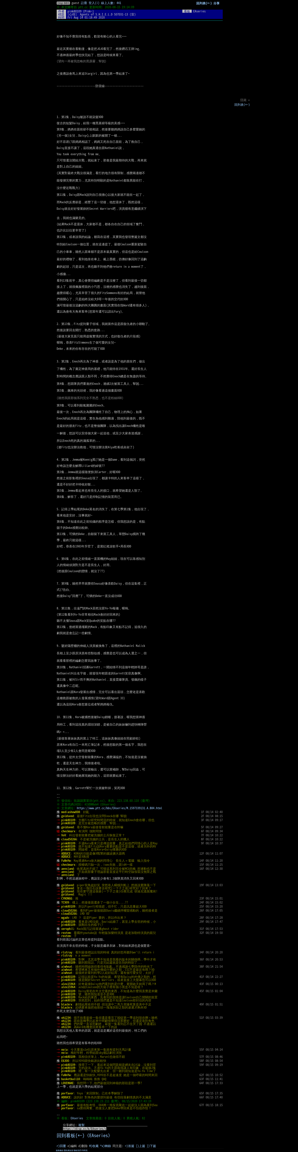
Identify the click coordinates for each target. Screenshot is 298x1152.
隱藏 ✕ (245, 99)
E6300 (65, 1060)
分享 (216, 3)
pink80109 (74, 11)
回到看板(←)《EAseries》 (85, 1135)
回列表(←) (242, 104)
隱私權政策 (68, 1150)
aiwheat (66, 966)
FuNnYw (66, 860)
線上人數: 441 (111, 2)
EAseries (77, 1118)
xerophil (67, 928)
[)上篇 (140, 1145)
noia (64, 1049)
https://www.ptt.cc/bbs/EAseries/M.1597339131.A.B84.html (119, 808)
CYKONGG (66, 898)
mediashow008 (70, 811)
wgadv (65, 917)
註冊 (84, 2)
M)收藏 (94, 1145)
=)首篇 (129, 1145)
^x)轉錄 (105, 1145)
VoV (63, 835)
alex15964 (68, 983)
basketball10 (70, 1078)
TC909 (65, 902)
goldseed (67, 815)
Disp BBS (63, 3)
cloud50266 (69, 839)
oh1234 (66, 1017)
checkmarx (68, 831)
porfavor (67, 1093)
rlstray (66, 952)
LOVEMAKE (67, 1082)
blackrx (66, 1004)
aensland (67, 868)
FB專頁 (84, 1150)
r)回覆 (61, 1145)
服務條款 (59, 1150)
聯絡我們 (77, 1150)
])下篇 (151, 1145)
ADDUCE (66, 853)
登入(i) (94, 2)
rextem (66, 932)
